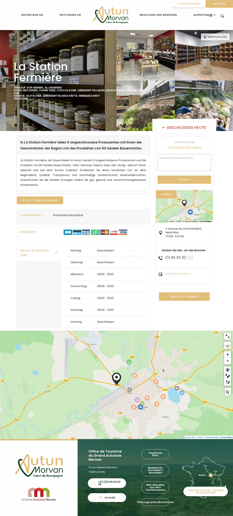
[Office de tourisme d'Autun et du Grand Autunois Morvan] (110, 15)
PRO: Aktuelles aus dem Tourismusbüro (155, 487)
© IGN (199, 437)
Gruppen (219, 3)
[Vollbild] (227, 336)
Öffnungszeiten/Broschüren (155, 502)
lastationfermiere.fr (178, 274)
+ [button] (228, 354)
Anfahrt (166, 194)
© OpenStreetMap (211, 437)
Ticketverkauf (189, 3)
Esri (193, 437)
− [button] (228, 360)
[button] (222, 16)
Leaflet (187, 437)
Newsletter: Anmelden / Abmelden (155, 470)
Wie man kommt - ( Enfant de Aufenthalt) (205, 491)
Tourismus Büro (155, 454)
